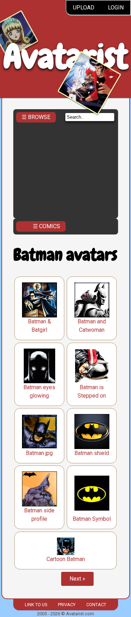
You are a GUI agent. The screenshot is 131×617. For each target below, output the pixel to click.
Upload (83, 7)
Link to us (36, 604)
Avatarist (65, 56)
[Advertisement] (65, 168)
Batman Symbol (92, 519)
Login (116, 7)
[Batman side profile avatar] (39, 488)
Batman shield (91, 453)
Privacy (66, 604)
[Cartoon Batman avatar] (65, 546)
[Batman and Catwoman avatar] (91, 299)
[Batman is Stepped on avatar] (91, 366)
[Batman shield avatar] (91, 431)
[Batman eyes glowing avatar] (39, 366)
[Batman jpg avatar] (39, 431)
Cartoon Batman (65, 559)
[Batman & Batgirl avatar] (39, 299)
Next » (77, 578)
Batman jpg (39, 453)
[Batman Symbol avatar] (91, 493)
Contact (96, 604)
